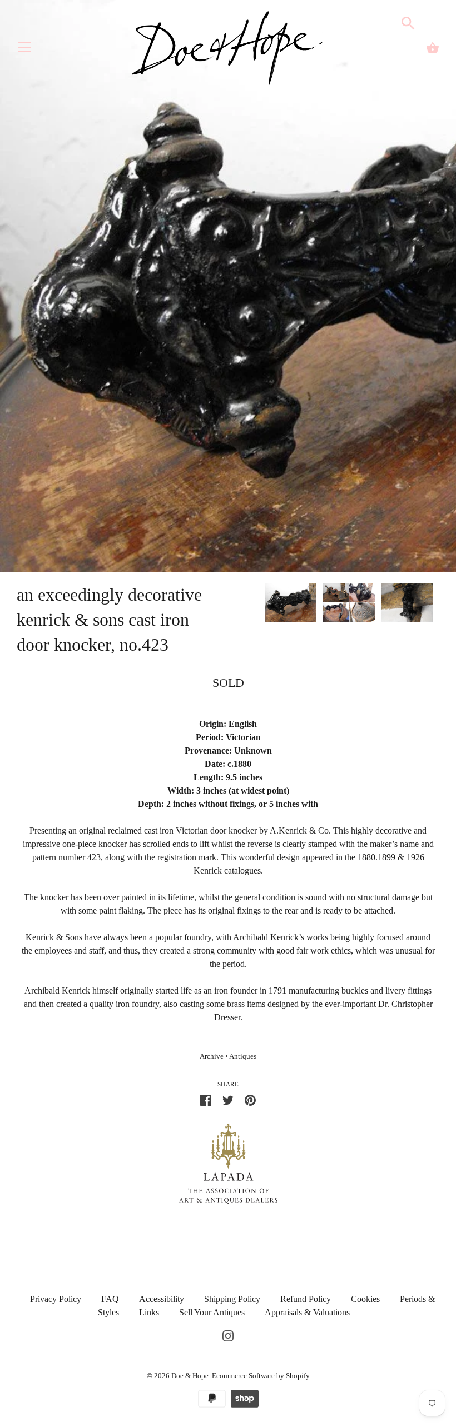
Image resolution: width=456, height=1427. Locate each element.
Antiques (242, 1056)
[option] (290, 604)
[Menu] (25, 49)
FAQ (110, 1299)
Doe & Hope (190, 1375)
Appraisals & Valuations (307, 1312)
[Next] (439, 604)
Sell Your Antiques (212, 1312)
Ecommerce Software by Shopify (261, 1375)
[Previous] (264, 604)
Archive (212, 1056)
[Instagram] (228, 1334)
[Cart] (432, 47)
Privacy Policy (55, 1299)
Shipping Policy (232, 1299)
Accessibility (161, 1299)
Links (149, 1312)
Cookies (365, 1299)
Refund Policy (305, 1299)
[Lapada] (228, 1162)
